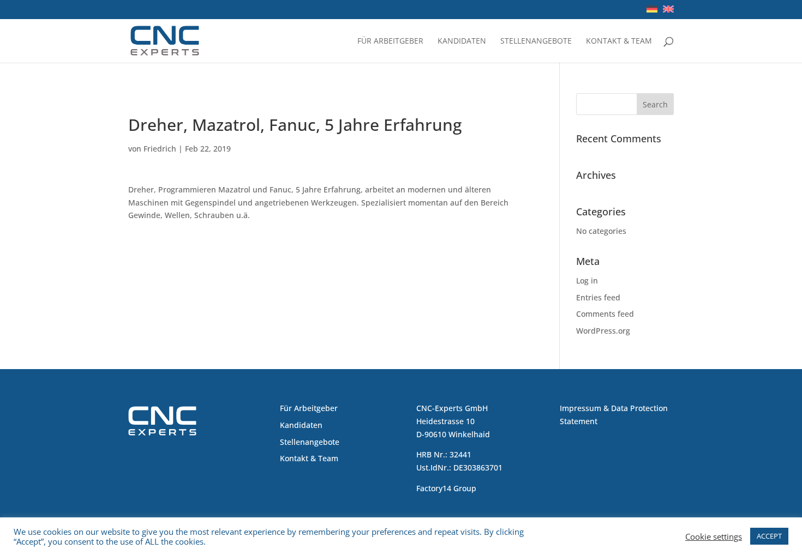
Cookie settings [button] (713, 536)
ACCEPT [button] (769, 536)
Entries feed (598, 297)
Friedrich (159, 148)
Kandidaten (462, 41)
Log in (587, 280)
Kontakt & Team (619, 41)
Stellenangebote (536, 41)
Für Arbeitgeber (390, 41)
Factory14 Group (446, 488)
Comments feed (605, 314)
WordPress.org (603, 330)
